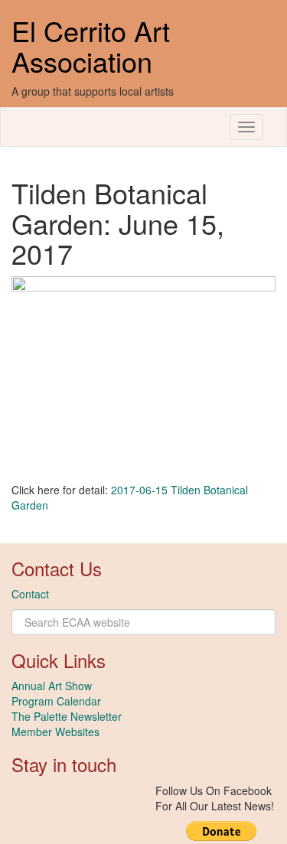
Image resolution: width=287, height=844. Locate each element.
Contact (30, 593)
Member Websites (55, 731)
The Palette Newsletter (66, 716)
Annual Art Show (51, 685)
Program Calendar (56, 701)
